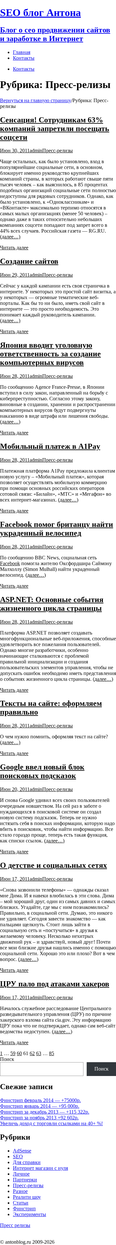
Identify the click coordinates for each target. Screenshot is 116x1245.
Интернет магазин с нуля (40, 1168)
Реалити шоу (27, 1197)
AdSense (22, 1150)
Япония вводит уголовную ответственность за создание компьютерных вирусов (50, 354)
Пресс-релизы (57, 150)
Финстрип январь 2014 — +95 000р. (39, 1106)
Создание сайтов (29, 261)
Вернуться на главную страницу (35, 100)
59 (12, 1053)
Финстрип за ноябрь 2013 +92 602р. (39, 1117)
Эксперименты (29, 1214)
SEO (18, 1156)
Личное (21, 1174)
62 (32, 1053)
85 (51, 1053)
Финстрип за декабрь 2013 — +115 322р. (44, 1112)
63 (38, 1053)
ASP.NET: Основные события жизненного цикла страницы (51, 603)
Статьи (20, 1202)
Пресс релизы (15, 1225)
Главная (21, 52)
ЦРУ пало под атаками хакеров (54, 984)
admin (36, 150)
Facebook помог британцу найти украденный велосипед (56, 528)
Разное (20, 1191)
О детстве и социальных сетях (53, 865)
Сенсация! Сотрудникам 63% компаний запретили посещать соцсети (54, 128)
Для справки (27, 1162)
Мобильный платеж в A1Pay (50, 446)
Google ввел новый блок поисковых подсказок (42, 771)
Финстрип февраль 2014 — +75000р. (40, 1100)
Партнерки (25, 1179)
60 (19, 1053)
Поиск (7, 1059)
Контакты (23, 69)
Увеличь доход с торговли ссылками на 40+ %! (51, 1123)
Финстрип (24, 1208)
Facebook (10, 563)
